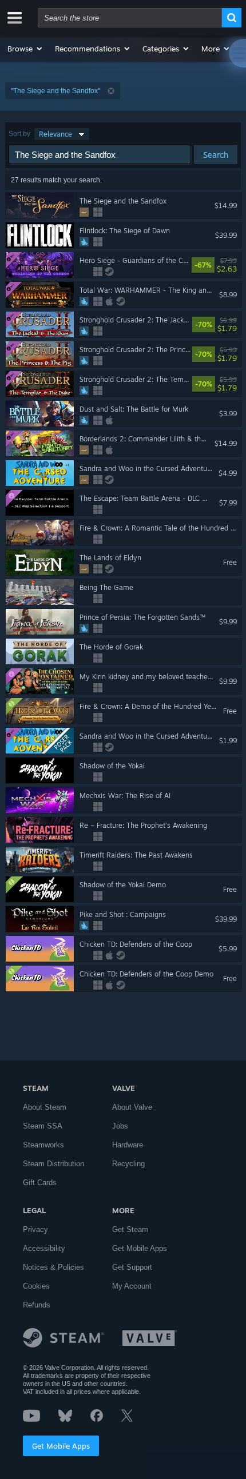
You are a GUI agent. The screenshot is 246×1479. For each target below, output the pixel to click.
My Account (132, 1286)
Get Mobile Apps (61, 1445)
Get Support (132, 1267)
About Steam (44, 1107)
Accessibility (44, 1248)
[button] (25, 48)
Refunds (36, 1305)
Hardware (127, 1145)
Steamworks (43, 1145)
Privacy (35, 1229)
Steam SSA (42, 1126)
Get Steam (130, 1229)
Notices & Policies (53, 1267)
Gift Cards (40, 1182)
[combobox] (130, 17)
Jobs (120, 1126)
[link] (236, 265)
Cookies (36, 1286)
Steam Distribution (53, 1163)
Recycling (128, 1163)
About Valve (132, 1107)
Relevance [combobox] (55, 134)
